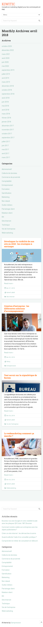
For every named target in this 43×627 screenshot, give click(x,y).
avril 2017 (5, 153)
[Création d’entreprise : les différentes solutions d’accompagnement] (21, 327)
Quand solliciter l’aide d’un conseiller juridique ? (19, 537)
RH (3, 217)
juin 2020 (5, 62)
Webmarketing (7, 233)
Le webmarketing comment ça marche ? (19, 434)
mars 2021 (6, 54)
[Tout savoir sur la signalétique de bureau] (21, 389)
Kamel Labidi (10, 292)
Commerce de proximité (11, 177)
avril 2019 (5, 78)
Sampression (16, 623)
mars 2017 (6, 157)
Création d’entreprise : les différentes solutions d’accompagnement (16, 308)
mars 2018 (6, 114)
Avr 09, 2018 (10, 357)
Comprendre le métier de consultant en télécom (20, 541)
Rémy (8, 361)
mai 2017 (5, 149)
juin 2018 (5, 102)
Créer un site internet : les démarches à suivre (19, 533)
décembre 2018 (8, 86)
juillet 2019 (6, 74)
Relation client (7, 213)
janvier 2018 (6, 122)
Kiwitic (8, 4)
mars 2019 (6, 82)
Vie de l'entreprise (8, 229)
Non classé (6, 201)
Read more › (8, 283)
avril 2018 (5, 110)
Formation (6, 189)
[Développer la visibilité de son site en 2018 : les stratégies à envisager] (21, 259)
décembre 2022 (8, 50)
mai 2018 (5, 106)
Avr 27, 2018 (10, 288)
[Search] (39, 20)
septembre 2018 (8, 94)
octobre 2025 (7, 46)
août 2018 (5, 98)
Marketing (5, 197)
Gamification (6, 193)
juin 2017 (5, 145)
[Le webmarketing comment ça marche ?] (21, 452)
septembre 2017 (8, 138)
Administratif (7, 169)
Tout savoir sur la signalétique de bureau (20, 376)
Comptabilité (6, 181)
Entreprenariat (7, 185)
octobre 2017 (7, 134)
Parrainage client (8, 209)
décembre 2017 (8, 126)
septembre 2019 (8, 70)
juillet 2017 (6, 142)
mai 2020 (5, 66)
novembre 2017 (8, 130)
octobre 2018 (7, 90)
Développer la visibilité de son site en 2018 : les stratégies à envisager (19, 244)
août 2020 (5, 58)
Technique (6, 225)
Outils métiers (7, 205)
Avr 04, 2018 (10, 415)
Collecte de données (9, 173)
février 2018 (6, 118)
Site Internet (6, 221)
